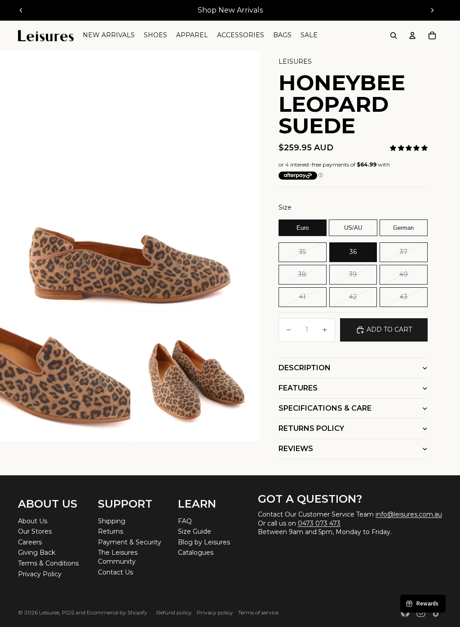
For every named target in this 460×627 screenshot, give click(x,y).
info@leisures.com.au (409, 514)
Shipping (111, 521)
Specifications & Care (325, 408)
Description (305, 368)
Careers (30, 542)
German (403, 227)
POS (68, 612)
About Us (32, 521)
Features (298, 388)
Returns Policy (311, 428)
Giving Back (36, 552)
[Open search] (393, 35)
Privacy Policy (40, 574)
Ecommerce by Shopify (117, 612)
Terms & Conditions (48, 563)
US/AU (353, 227)
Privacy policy (215, 612)
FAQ (185, 521)
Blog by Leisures (204, 542)
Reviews (296, 448)
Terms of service (258, 612)
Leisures (49, 612)
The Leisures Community (117, 557)
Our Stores (35, 531)
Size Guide (194, 531)
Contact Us (115, 572)
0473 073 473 (319, 523)
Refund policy (174, 612)
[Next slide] (432, 10)
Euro (302, 227)
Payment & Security (129, 542)
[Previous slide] (21, 10)
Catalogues (195, 552)
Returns (110, 531)
